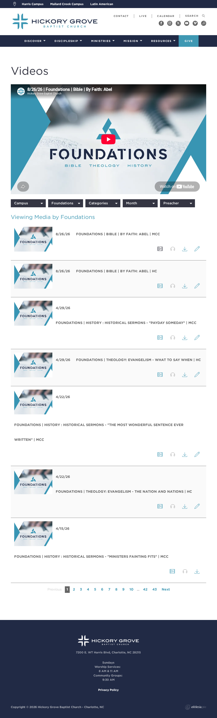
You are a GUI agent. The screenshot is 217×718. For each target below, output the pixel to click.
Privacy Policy (108, 690)
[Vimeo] (195, 23)
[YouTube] (186, 23)
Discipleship (66, 41)
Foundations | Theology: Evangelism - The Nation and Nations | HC (124, 492)
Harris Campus (32, 4)
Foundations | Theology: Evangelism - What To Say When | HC (138, 360)
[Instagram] (169, 23)
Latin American (101, 4)
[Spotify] (203, 23)
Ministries (101, 41)
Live (143, 16)
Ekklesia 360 (195, 707)
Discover (33, 41)
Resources (161, 41)
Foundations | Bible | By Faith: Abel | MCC (118, 234)
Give (189, 41)
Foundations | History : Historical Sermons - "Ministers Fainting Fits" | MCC (91, 557)
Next (166, 589)
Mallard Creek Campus (66, 4)
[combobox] (28, 203)
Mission (131, 41)
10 (131, 589)
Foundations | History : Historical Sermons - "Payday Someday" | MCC (126, 323)
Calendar (165, 16)
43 (154, 589)
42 (145, 589)
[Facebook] (161, 23)
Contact (121, 16)
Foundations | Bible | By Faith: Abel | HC (116, 271)
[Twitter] (178, 23)
